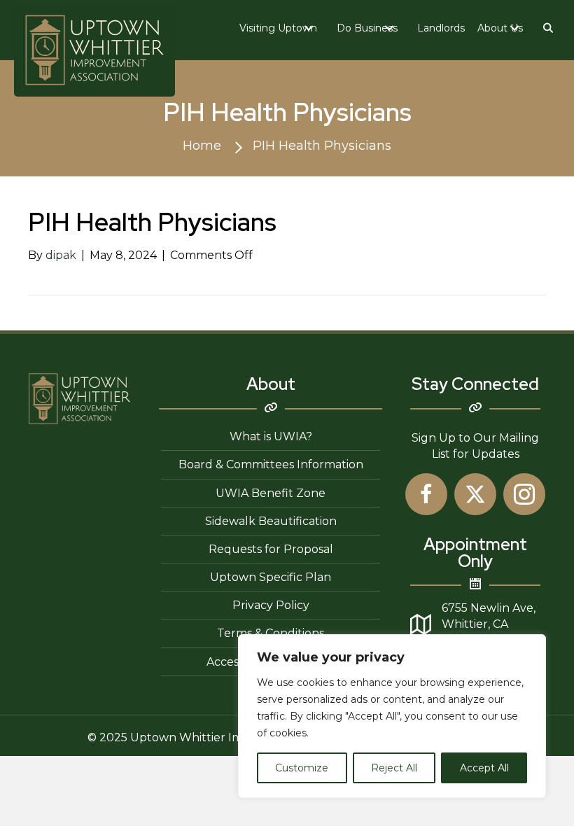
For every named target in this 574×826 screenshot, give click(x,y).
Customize (301, 768)
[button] (549, 28)
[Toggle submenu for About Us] (514, 28)
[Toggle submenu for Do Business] (389, 28)
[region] (392, 716)
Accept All (484, 768)
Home (202, 145)
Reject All (394, 768)
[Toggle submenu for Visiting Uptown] (308, 28)
